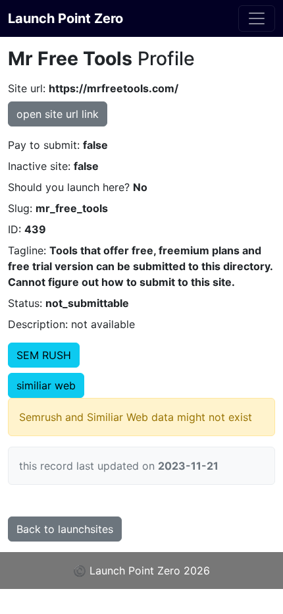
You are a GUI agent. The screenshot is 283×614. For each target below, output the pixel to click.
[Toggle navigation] (256, 18)
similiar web (46, 385)
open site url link (57, 114)
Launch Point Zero (65, 18)
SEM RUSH (43, 355)
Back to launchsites (64, 529)
